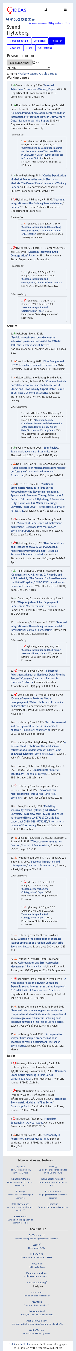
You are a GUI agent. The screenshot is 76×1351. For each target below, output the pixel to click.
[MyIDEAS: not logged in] (67, 23)
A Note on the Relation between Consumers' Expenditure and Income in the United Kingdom (38, 982)
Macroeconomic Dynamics (41, 606)
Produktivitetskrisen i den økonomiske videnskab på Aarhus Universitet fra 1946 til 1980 (36, 341)
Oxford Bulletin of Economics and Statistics (35, 990)
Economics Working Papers (41, 89)
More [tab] (29, 47)
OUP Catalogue (34, 1122)
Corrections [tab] (45, 47)
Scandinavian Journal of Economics (30, 451)
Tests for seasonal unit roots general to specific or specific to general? (38, 726)
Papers (15, 207)
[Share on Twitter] (15, 19)
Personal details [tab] (19, 40)
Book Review (50, 447)
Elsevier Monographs (37, 1138)
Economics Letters (45, 753)
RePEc (23, 1344)
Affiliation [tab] (40, 40)
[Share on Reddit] (22, 19)
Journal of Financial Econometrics (38, 365)
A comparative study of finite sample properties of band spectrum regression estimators (36, 1038)
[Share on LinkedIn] (26, 19)
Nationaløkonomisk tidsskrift (35, 345)
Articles (44, 73)
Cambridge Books (21, 1078)
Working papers (28, 73)
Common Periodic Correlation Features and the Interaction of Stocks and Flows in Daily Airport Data (38, 117)
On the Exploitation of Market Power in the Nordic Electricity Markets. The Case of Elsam (38, 179)
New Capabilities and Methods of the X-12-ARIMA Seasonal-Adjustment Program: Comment (37, 547)
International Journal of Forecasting (31, 630)
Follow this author (39, 24)
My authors (57, 23)
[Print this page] (33, 19)
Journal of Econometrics (49, 282)
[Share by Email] (29, 19)
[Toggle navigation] (46, 10)
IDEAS (11, 1344)
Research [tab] (57, 40)
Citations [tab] (15, 47)
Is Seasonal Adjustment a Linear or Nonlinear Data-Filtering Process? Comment (38, 674)
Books (53, 73)
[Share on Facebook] (18, 19)
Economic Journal (36, 966)
